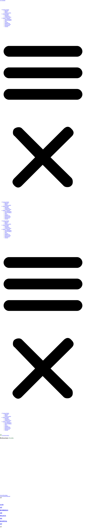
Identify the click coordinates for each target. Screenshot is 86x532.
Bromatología (7, 25)
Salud (6, 21)
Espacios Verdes (8, 24)
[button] (43, 114)
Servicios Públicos (8, 20)
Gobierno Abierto (5, 13)
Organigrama (7, 16)
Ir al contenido (2, 0)
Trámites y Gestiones (6, 18)
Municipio (6, 10)
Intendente (7, 14)
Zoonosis (6, 26)
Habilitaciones (7, 23)
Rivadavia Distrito (5, 9)
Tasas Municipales (8, 19)
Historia (6, 11)
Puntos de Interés (8, 12)
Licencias (6, 22)
